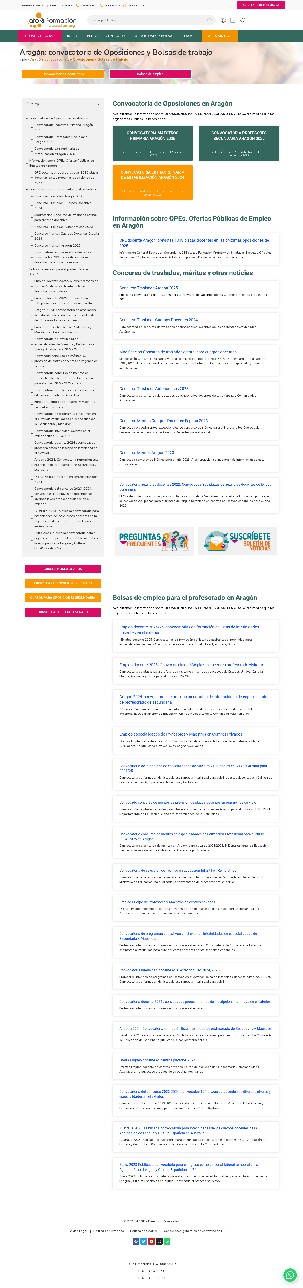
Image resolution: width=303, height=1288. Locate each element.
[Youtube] (151, 1241)
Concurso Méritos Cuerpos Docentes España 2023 (66, 236)
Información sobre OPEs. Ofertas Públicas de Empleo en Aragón (61, 163)
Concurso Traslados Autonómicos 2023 (63, 227)
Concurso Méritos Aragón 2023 (57, 245)
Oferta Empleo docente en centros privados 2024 (66, 479)
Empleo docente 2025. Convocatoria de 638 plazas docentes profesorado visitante (65, 300)
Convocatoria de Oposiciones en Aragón (58, 118)
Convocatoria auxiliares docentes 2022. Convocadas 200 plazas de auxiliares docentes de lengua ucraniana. (63, 257)
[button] (98, 104)
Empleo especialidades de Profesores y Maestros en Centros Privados (62, 329)
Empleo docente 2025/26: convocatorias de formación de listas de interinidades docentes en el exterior (66, 286)
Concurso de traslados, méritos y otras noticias (63, 189)
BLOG (91, 36)
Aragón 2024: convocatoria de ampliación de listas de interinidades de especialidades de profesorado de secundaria (65, 315)
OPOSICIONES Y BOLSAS (154, 36)
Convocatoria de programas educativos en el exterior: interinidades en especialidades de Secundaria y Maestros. (65, 418)
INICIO (72, 36)
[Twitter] (143, 1241)
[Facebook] (136, 1241)
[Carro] (233, 20)
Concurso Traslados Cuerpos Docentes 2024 (62, 205)
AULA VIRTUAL (220, 36)
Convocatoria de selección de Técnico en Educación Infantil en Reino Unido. (64, 392)
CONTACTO (115, 36)
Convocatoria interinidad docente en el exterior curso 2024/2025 (62, 433)
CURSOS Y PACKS (39, 36)
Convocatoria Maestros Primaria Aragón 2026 (63, 127)
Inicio (23, 59)
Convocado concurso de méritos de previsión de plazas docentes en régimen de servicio (66, 361)
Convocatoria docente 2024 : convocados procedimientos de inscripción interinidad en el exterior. (65, 447)
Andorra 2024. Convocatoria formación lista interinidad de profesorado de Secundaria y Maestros (66, 464)
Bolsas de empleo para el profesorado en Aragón (59, 271)
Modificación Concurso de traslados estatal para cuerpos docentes (65, 217)
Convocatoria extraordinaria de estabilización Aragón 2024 (56, 151)
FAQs (188, 36)
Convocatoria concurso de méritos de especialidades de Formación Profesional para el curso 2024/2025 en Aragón (64, 378)
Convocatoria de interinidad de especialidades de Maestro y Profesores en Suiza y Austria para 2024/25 (65, 344)
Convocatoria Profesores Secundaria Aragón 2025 (60, 139)
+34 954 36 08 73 (151, 1278)
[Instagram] (159, 1241)
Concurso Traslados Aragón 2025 (59, 196)
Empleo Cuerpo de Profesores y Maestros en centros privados (64, 404)
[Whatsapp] (167, 1241)
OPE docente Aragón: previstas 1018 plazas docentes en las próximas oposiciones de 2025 (66, 177)
